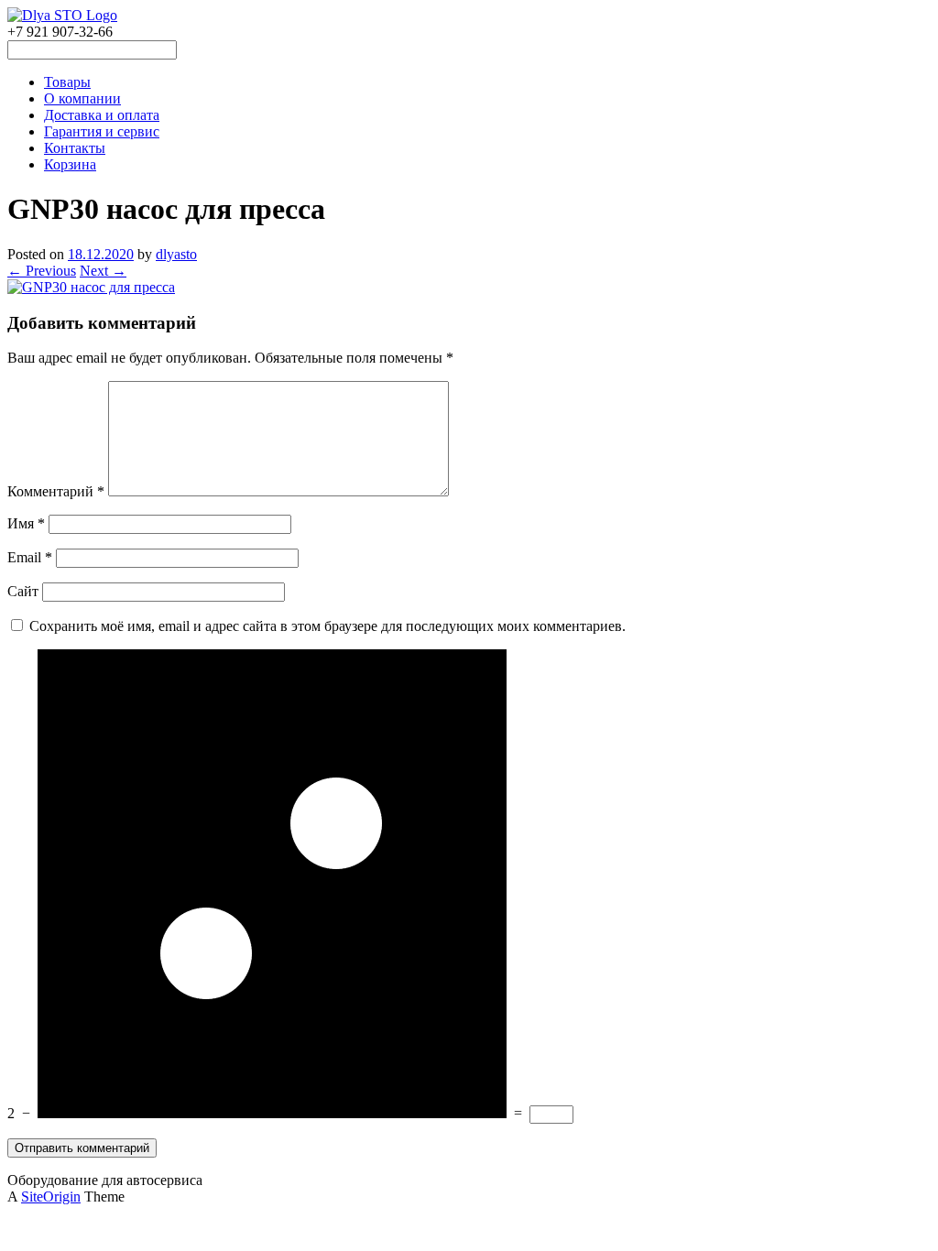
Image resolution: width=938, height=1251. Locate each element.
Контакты (74, 148)
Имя (26, 523)
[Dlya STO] (62, 15)
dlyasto (176, 254)
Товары (67, 82)
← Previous (41, 270)
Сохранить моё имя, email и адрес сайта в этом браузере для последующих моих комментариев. (327, 626)
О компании (82, 98)
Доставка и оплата (101, 115)
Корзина (70, 164)
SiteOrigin (51, 1196)
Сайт (22, 591)
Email (29, 557)
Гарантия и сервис (101, 131)
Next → (103, 270)
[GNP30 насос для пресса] (91, 287)
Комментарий (55, 491)
